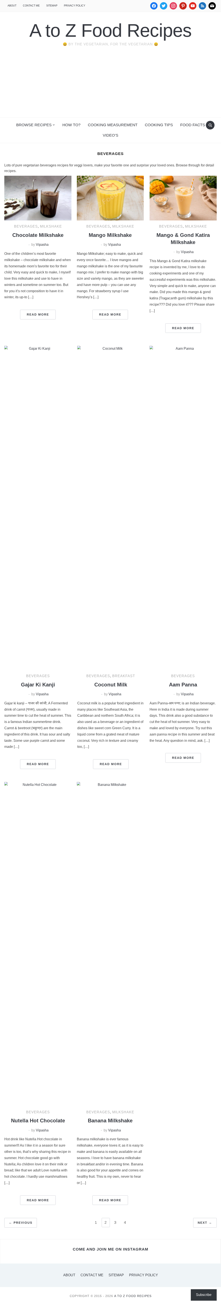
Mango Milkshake (110, 235)
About (12, 5)
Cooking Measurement (112, 125)
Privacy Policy (74, 5)
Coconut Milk (110, 685)
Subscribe (204, 1295)
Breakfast (123, 676)
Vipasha (42, 244)
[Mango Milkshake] (110, 198)
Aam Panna (183, 685)
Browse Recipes (34, 125)
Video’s (110, 135)
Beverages (26, 226)
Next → (205, 1222)
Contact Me (31, 5)
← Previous (20, 1222)
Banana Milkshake (110, 1120)
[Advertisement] (110, 85)
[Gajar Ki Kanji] (37, 507)
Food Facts (192, 125)
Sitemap (51, 5)
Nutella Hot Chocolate (38, 1120)
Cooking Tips (159, 125)
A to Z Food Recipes (110, 30)
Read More (38, 314)
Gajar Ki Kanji (38, 685)
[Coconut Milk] (110, 507)
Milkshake (51, 226)
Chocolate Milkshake (37, 235)
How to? (71, 125)
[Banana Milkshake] (110, 944)
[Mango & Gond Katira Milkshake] (183, 198)
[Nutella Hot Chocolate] (37, 944)
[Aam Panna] (183, 507)
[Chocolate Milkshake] (37, 198)
